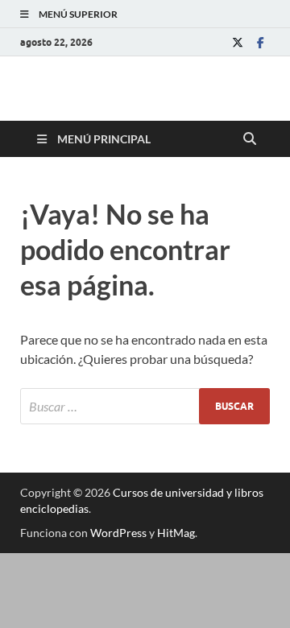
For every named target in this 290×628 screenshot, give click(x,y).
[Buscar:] (145, 406)
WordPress (118, 532)
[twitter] (237, 42)
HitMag (176, 532)
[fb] (260, 42)
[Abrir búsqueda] (250, 139)
